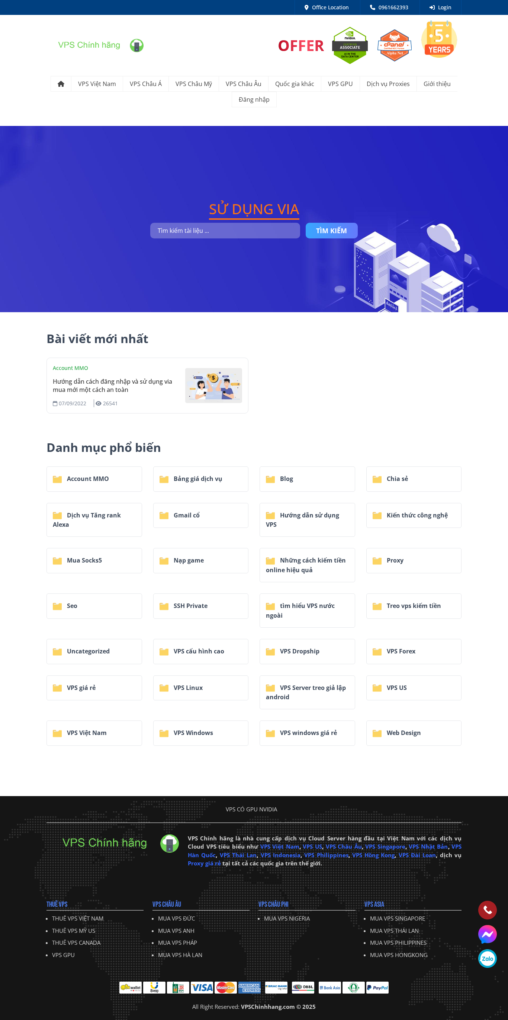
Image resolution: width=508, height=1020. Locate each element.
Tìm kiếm (331, 230)
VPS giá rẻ (80, 688)
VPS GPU (340, 84)
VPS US (396, 688)
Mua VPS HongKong (399, 955)
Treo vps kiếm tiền (413, 606)
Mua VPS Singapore (397, 918)
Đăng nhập (254, 99)
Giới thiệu (437, 84)
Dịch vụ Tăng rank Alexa (87, 520)
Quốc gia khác (294, 84)
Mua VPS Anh (176, 930)
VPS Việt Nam (97, 84)
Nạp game (188, 560)
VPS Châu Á (146, 84)
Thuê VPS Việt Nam (77, 918)
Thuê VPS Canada (76, 942)
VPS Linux (187, 688)
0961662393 (392, 7)
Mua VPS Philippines (398, 942)
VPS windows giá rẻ (308, 733)
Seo (71, 606)
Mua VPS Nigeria (287, 918)
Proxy (394, 560)
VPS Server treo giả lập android (306, 692)
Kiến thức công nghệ (416, 515)
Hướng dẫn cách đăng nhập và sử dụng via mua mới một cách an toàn (112, 385)
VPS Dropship (299, 651)
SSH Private (190, 606)
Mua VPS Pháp (177, 942)
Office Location (330, 7)
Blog (286, 479)
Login (444, 7)
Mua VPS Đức (176, 918)
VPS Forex (400, 651)
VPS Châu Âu (243, 84)
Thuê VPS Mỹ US (73, 930)
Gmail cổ (186, 515)
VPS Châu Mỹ (194, 84)
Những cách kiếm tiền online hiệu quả (306, 565)
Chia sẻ (396, 479)
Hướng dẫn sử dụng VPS (302, 520)
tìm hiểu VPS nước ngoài (300, 611)
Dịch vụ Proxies (388, 84)
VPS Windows (192, 733)
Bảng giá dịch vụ (197, 479)
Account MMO (70, 367)
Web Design (403, 733)
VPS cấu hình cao (198, 651)
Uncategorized (87, 651)
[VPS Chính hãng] (95, 45)
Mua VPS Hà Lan (180, 955)
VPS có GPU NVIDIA (251, 809)
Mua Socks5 (83, 560)
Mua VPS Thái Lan (394, 930)
